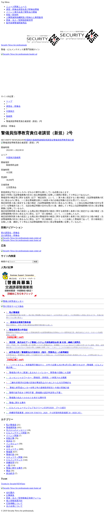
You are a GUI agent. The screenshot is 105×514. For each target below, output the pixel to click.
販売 (16, 23)
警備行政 (10, 454)
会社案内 (10, 492)
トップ (9, 101)
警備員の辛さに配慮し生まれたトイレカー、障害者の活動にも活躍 (38, 372)
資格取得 (43, 140)
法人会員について (14, 506)
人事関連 (24, 17)
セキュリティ (12, 449)
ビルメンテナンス (14, 460)
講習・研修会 (22, 9)
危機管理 (10, 463)
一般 (8, 465)
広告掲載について (14, 503)
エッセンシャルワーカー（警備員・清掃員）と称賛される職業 (36, 377)
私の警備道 (11, 425)
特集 (12, 15)
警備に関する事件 (16, 403)
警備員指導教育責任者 (63, 140)
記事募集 (10, 495)
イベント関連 (12, 435)
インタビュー (12, 444)
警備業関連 (11, 427)
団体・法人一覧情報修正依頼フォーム (23, 498)
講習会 (50, 140)
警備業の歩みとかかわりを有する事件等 (26, 398)
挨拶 (8, 446)
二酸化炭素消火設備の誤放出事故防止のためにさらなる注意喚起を (38, 382)
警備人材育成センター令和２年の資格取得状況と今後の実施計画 (37, 387)
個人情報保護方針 (14, 501)
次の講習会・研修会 (10, 235)
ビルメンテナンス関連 (16, 433)
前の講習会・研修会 (10, 233)
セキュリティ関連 (14, 457)
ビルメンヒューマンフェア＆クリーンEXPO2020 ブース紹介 (36, 408)
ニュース (16, 7)
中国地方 (10, 111)
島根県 (9, 116)
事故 (8, 471)
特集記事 (10, 438)
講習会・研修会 (13, 106)
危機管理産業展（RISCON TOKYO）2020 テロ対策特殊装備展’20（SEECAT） (44, 413)
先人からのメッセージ (16, 430)
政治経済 (10, 473)
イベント (21, 12)
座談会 (9, 441)
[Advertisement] (52, 75)
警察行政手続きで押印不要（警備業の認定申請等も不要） (34, 393)
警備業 (9, 452)
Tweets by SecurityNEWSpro (13, 484)
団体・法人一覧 (19, 20)
